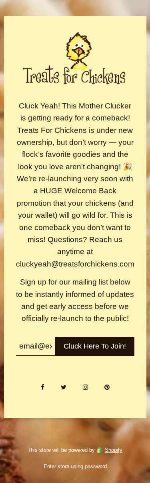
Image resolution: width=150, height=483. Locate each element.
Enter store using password (75, 466)
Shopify (113, 450)
